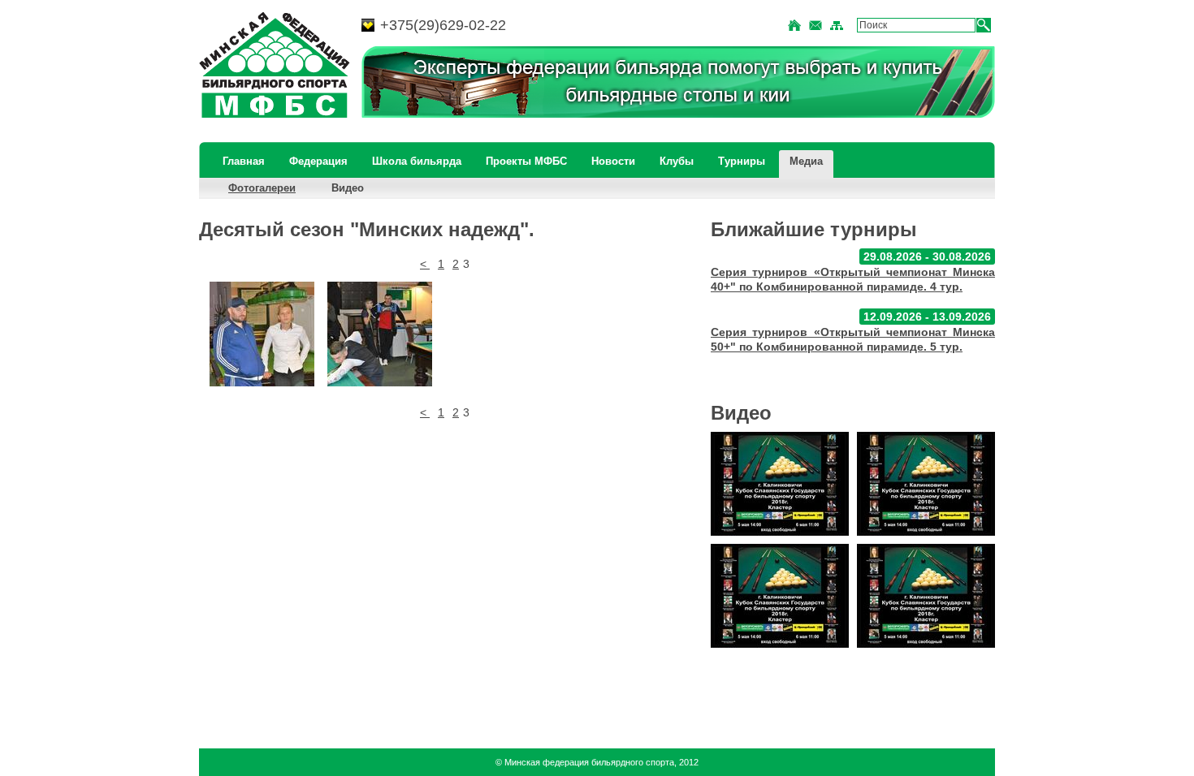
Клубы (677, 161)
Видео (347, 188)
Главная (244, 161)
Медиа (806, 161)
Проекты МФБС (526, 161)
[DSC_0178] (262, 334)
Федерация (318, 161)
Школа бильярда (416, 161)
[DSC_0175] (380, 334)
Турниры (741, 161)
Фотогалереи (262, 188)
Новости (613, 161)
